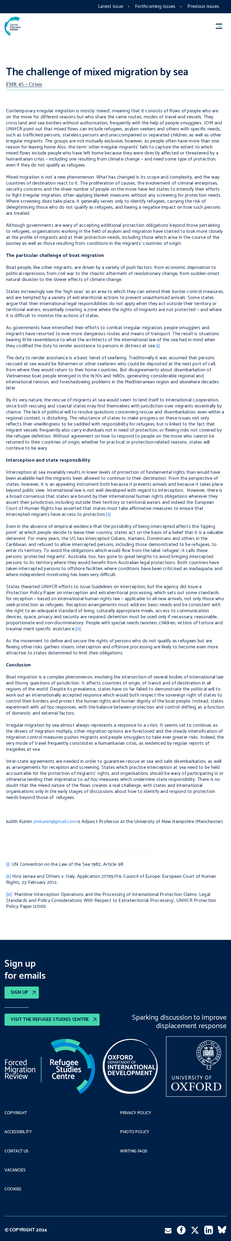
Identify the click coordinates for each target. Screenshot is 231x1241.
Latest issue (110, 6)
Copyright (16, 1113)
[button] (221, 26)
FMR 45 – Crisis (24, 84)
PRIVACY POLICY (135, 1113)
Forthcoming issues (155, 6)
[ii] (108, 514)
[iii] (78, 629)
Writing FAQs (133, 1151)
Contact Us (17, 1151)
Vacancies (15, 1170)
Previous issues (203, 6)
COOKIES (13, 1189)
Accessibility (18, 1132)
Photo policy (134, 1132)
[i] (158, 346)
